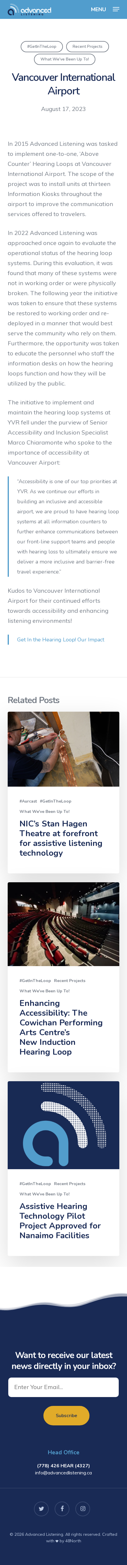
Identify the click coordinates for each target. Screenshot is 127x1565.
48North (73, 1540)
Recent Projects (87, 46)
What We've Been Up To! (64, 59)
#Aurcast (28, 801)
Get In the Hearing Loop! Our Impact (60, 639)
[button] (116, 9)
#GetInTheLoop (41, 46)
